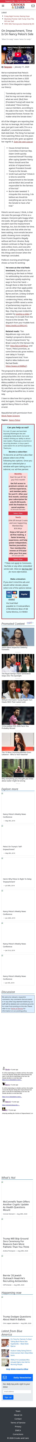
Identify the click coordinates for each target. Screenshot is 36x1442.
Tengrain (8, 67)
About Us (18, 1415)
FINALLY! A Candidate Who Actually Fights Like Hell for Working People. (20, 1362)
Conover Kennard (8, 1214)
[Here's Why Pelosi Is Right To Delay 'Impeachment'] (18, 866)
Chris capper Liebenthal (11, 1323)
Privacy (18, 1426)
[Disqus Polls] (18, 1039)
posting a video (22, 314)
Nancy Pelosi (14, 420)
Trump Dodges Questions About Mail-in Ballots (17, 1318)
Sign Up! (8, 1397)
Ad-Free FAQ (27, 569)
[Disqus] (18, 1090)
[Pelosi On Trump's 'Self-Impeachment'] (18, 834)
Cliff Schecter (7, 1285)
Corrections (18, 1434)
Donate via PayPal (24, 594)
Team (18, 1411)
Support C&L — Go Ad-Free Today (18, 1)
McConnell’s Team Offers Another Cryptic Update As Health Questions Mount (16, 1205)
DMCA (18, 1430)
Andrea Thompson (9, 1251)
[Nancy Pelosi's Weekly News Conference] (18, 802)
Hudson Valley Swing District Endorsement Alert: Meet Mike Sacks (22, 1353)
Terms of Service (17, 1009)
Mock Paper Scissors (10, 415)
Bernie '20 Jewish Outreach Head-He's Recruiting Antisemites (15, 1278)
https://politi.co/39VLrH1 (16, 325)
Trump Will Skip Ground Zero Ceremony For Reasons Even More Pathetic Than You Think (16, 1242)
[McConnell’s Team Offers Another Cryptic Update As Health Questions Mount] (17, 1190)
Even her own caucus (23, 141)
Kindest (11, 599)
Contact (18, 1418)
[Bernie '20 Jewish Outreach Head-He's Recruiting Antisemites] (17, 1264)
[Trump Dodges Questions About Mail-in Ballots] (17, 1305)
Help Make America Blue (17, 1369)
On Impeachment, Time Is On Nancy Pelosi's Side (17, 32)
